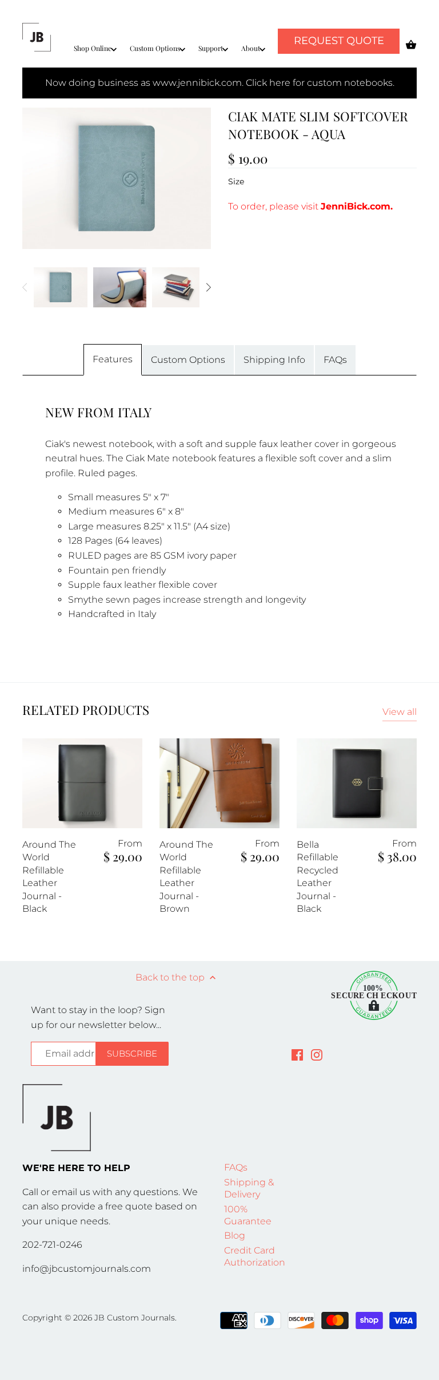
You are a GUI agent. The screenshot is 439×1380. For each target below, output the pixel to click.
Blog (234, 1235)
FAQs (335, 359)
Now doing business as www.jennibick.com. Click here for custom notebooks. (219, 82)
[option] (60, 287)
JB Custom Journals (134, 1317)
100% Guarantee (248, 1215)
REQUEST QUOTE (339, 40)
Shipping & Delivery (249, 1188)
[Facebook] (297, 1054)
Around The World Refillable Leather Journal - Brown (186, 876)
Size (236, 182)
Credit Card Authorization (254, 1256)
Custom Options (188, 359)
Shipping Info (274, 359)
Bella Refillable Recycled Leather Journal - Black (317, 876)
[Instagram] (316, 1054)
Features (113, 359)
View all (399, 711)
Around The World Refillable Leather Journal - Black (49, 876)
